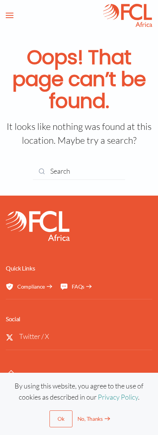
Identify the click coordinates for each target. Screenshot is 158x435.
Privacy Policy (118, 397)
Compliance (31, 286)
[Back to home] (127, 15)
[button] (9, 15)
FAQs (78, 286)
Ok (61, 418)
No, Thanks (90, 418)
